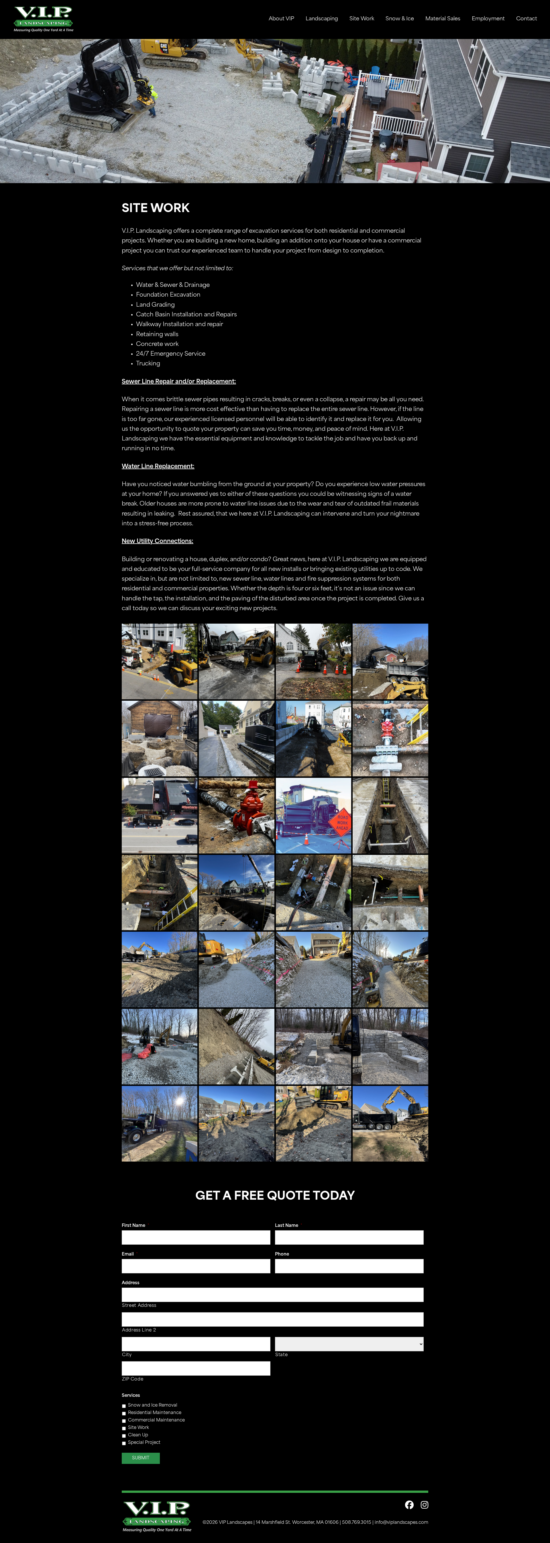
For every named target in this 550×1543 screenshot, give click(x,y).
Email (130, 1254)
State (281, 1355)
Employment (488, 19)
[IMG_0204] (390, 969)
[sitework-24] (159, 738)
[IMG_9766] (313, 1124)
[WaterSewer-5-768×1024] (390, 815)
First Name (135, 1226)
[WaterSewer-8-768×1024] (313, 893)
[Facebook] (406, 1506)
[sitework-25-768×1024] (236, 738)
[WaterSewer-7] (236, 893)
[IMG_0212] (159, 1046)
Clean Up (138, 1435)
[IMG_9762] (159, 1124)
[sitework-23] (390, 661)
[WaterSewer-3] (236, 815)
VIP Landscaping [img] (43, 19)
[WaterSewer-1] (390, 738)
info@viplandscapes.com (401, 1523)
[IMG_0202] (313, 969)
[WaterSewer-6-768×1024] (159, 893)
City (127, 1355)
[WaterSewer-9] (390, 893)
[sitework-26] (313, 738)
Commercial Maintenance (156, 1420)
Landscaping (322, 19)
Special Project (144, 1443)
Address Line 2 (139, 1330)
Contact (526, 19)
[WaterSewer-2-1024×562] (159, 815)
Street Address (139, 1306)
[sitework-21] (236, 661)
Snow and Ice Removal (152, 1405)
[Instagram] (421, 1506)
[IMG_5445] (390, 1046)
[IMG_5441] (313, 1046)
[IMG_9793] (159, 969)
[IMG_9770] (390, 1124)
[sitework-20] (159, 661)
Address (131, 1283)
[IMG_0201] (236, 969)
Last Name (288, 1226)
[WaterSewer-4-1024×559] (313, 815)
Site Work (361, 19)
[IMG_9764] (236, 1124)
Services (131, 1396)
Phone (282, 1254)
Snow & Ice (400, 19)
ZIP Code (132, 1379)
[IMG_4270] (236, 1046)
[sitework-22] (313, 661)
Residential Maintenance (154, 1413)
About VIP (281, 19)
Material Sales (442, 19)
